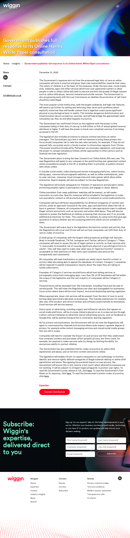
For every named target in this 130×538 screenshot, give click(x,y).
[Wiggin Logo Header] (11, 5)
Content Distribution (54, 392)
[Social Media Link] (120, 478)
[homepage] (15, 478)
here (89, 371)
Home (6, 64)
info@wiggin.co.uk (12, 95)
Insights (16, 64)
